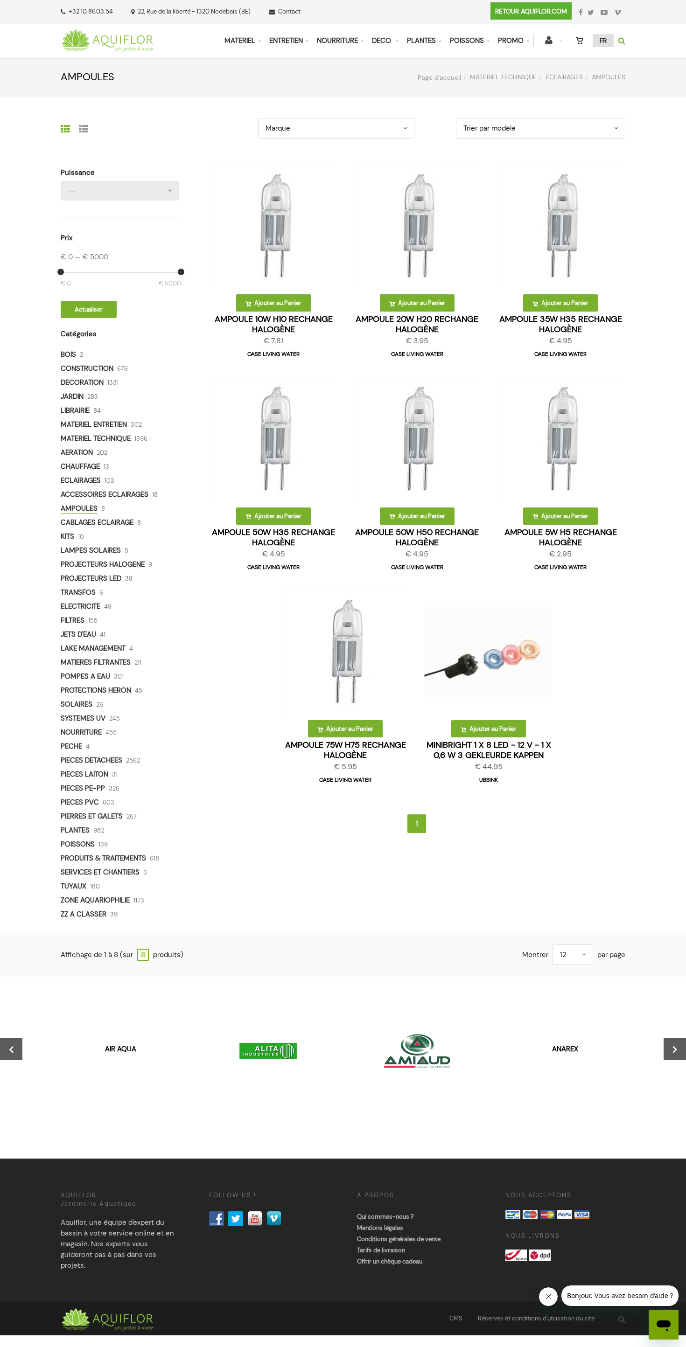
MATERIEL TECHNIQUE (503, 77)
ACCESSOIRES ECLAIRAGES (104, 494)
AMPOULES (79, 508)
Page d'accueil (439, 77)
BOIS (68, 354)
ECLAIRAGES (564, 77)
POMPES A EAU (85, 676)
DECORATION (82, 382)
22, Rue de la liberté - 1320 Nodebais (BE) (194, 11)
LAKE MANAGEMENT (93, 648)
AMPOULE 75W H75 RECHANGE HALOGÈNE (345, 750)
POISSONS (467, 40)
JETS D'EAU (78, 634)
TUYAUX (73, 886)
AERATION (77, 452)
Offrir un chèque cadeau (389, 1261)
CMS (455, 1318)
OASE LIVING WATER (273, 354)
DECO (382, 40)
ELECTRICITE (80, 606)
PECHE (71, 746)
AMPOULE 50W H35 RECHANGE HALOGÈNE (273, 537)
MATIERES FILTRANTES (96, 662)
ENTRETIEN (286, 40)
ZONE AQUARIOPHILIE (95, 900)
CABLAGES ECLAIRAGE (97, 522)
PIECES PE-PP (83, 788)
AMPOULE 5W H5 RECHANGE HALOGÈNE (560, 537)
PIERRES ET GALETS (92, 816)
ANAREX (565, 1049)
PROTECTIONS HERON (96, 690)
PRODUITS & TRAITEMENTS (103, 858)
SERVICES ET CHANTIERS (100, 872)
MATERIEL (239, 40)
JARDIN (72, 396)
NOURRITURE (337, 40)
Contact (289, 11)
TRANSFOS (78, 592)
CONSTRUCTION (87, 368)
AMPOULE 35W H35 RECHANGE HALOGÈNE (560, 324)
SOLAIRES (76, 704)
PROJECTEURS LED (91, 578)
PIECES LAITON (84, 774)
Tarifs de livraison (381, 1250)
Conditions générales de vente (399, 1239)
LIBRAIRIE (75, 410)
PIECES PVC (80, 802)
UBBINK (488, 780)
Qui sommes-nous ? (385, 1217)
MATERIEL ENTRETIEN (94, 424)
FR (603, 40)
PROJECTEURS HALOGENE (103, 564)
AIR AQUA (120, 1049)
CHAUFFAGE (80, 466)
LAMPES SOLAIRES (91, 550)
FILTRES (72, 620)
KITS (67, 536)
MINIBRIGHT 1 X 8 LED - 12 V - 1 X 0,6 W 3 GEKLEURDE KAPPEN (489, 750)
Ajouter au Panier (277, 303)
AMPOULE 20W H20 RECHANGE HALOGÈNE (417, 324)
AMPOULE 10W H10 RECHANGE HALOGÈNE (274, 324)
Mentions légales (380, 1228)
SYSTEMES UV (83, 718)
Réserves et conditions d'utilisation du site (536, 1318)
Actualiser (89, 309)
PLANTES (421, 40)
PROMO (511, 40)
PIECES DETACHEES (91, 760)
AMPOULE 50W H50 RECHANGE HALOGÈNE (417, 537)
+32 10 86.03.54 (91, 11)
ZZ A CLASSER (83, 914)
